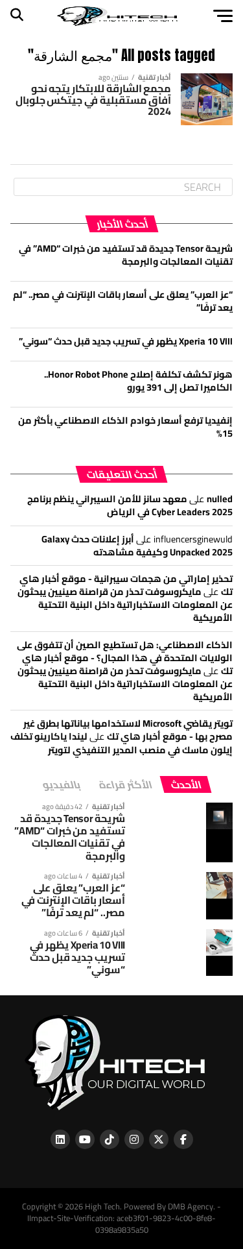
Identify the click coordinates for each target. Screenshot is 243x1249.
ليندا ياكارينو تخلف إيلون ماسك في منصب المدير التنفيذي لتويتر (121, 742)
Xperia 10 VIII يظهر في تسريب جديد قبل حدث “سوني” (126, 341)
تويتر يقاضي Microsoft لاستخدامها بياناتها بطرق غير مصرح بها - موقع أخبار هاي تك (128, 729)
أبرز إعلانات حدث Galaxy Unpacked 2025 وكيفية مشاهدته (137, 545)
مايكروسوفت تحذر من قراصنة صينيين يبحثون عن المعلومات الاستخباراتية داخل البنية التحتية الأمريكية (125, 604)
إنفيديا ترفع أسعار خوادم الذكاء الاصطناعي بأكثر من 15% (125, 426)
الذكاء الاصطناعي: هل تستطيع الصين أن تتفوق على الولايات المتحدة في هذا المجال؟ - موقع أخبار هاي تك (125, 657)
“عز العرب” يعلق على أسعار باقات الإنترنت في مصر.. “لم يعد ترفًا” (123, 300)
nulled (220, 498)
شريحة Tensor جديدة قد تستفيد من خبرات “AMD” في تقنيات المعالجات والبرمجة (126, 254)
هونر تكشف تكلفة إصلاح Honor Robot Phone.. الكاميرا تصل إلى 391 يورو (138, 380)
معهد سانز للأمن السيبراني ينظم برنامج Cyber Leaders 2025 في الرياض (130, 505)
